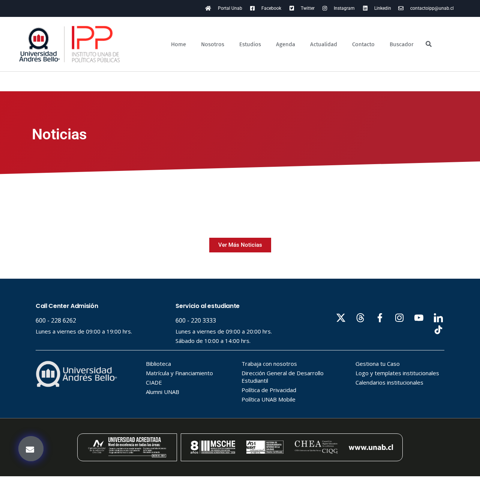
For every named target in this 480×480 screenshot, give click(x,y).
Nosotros (212, 44)
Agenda (285, 44)
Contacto (363, 44)
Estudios (250, 44)
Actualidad (323, 44)
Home (178, 44)
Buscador (402, 44)
